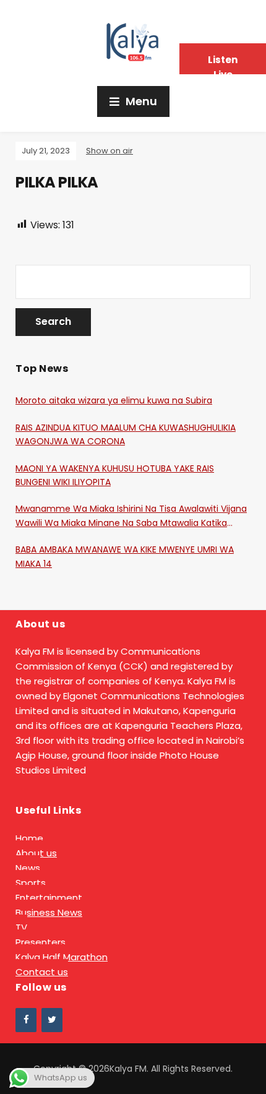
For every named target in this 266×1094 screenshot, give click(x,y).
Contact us (41, 971)
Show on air (109, 151)
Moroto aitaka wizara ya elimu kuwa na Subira (113, 400)
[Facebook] (25, 1020)
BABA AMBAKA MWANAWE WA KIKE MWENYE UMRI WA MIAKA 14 (124, 556)
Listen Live (223, 63)
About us (36, 852)
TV (21, 927)
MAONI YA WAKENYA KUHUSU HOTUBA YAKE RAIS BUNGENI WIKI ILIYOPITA (114, 475)
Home (29, 838)
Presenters (40, 942)
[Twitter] (51, 1020)
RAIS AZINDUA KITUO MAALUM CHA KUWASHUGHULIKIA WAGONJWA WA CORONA (125, 434)
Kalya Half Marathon (61, 956)
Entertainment (48, 897)
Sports (30, 882)
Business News (48, 912)
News (27, 867)
